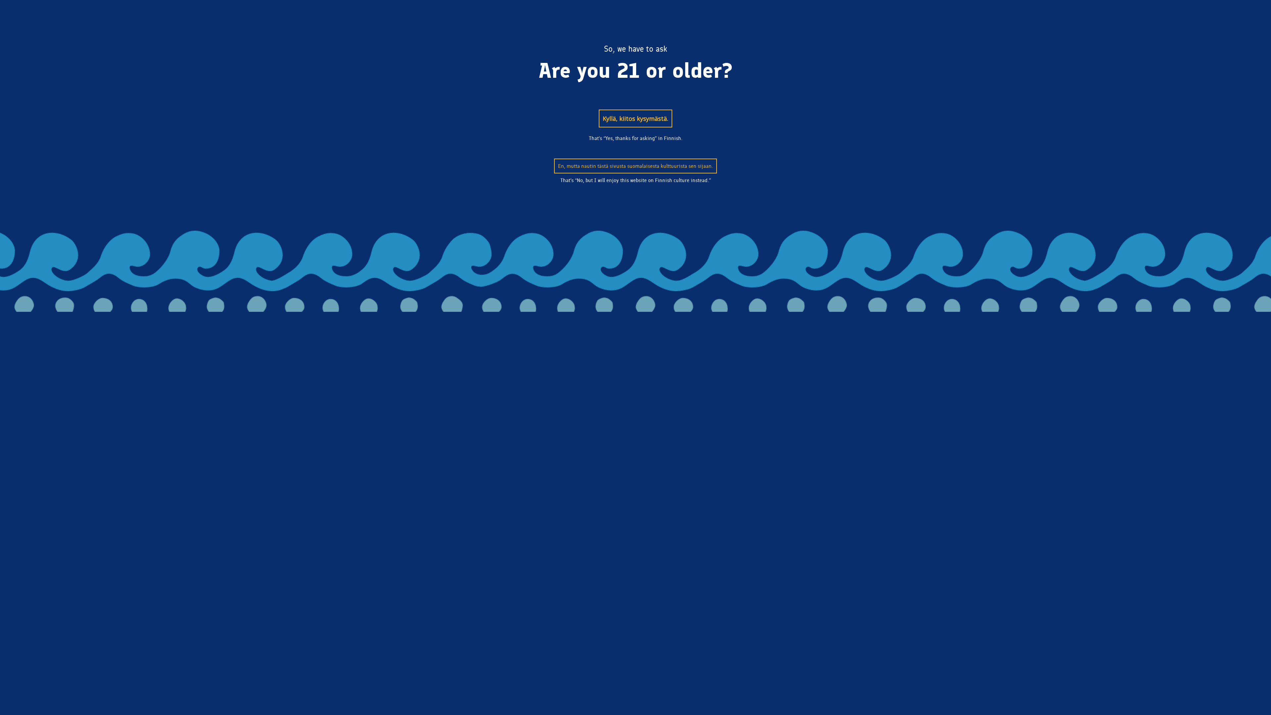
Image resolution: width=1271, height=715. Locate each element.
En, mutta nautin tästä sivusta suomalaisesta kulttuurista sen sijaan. (635, 166)
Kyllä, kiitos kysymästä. (635, 118)
